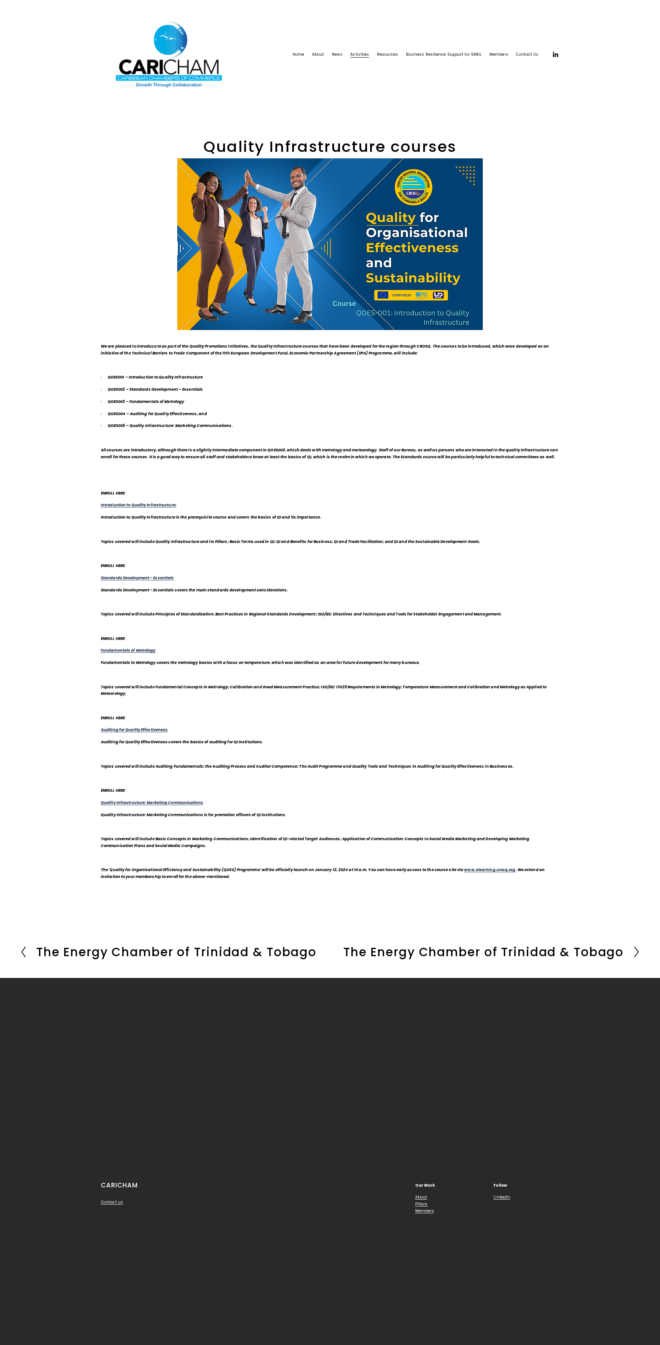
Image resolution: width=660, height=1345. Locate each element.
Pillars (421, 1204)
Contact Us (527, 54)
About (421, 1197)
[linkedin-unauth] (555, 54)
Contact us (112, 1202)
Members (424, 1210)
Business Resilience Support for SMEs (444, 54)
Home (298, 54)
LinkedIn (501, 1197)
